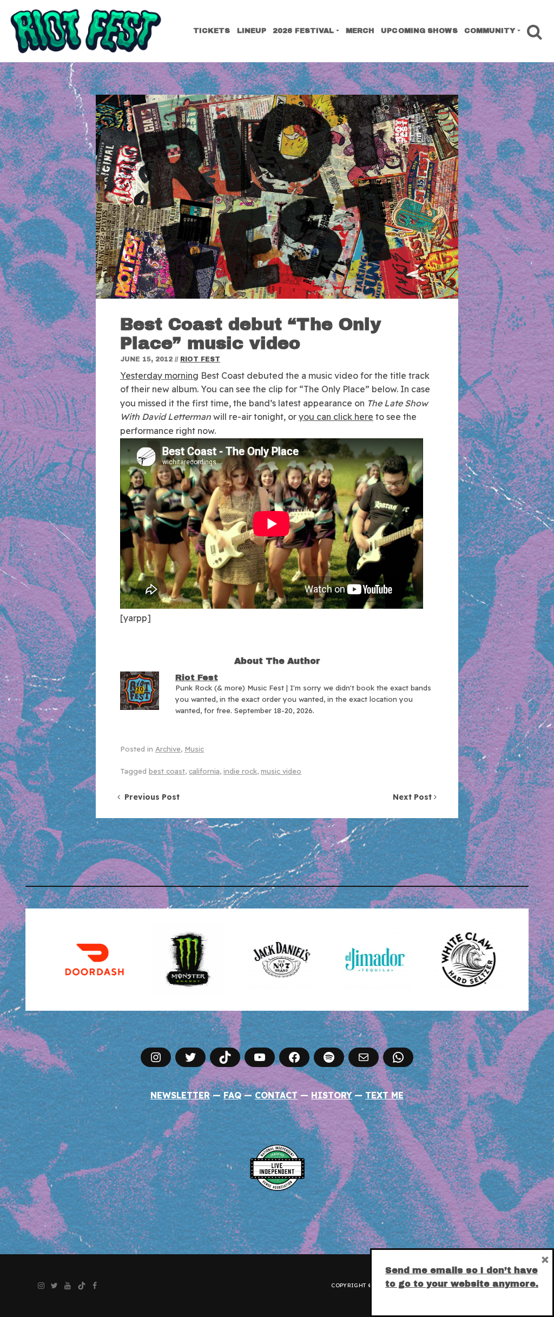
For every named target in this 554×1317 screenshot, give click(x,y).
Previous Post (150, 797)
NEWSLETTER (180, 1095)
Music (194, 749)
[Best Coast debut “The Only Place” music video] (277, 197)
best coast (167, 771)
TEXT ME (384, 1095)
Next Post (413, 797)
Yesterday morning (159, 375)
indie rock (240, 771)
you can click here (336, 416)
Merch (360, 31)
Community (490, 31)
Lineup (252, 31)
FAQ (232, 1095)
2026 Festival (303, 31)
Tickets (211, 31)
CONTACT (276, 1095)
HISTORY (331, 1095)
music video (281, 771)
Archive (168, 749)
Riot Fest (200, 359)
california (204, 771)
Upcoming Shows (419, 31)
